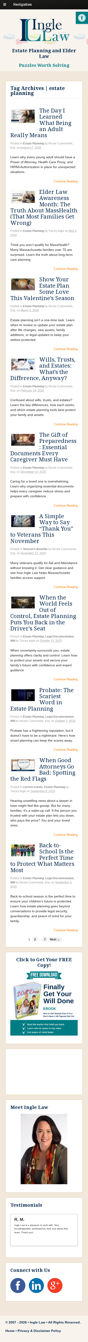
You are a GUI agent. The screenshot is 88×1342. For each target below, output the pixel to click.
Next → (55, 939)
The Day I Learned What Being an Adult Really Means (40, 123)
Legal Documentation (59, 636)
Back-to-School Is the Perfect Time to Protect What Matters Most (42, 858)
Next (72, 1240)
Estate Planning (33, 143)
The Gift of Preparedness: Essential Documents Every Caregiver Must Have (43, 447)
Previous (68, 1240)
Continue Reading (66, 181)
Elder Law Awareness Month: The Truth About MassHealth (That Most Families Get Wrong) (43, 207)
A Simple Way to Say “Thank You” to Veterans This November (41, 528)
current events (33, 787)
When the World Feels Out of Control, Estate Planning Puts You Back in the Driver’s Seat (43, 613)
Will (12, 640)
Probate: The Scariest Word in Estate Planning (42, 699)
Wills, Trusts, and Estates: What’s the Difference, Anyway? (42, 368)
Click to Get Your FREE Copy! (44, 962)
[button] (82, 18)
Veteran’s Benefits (35, 549)
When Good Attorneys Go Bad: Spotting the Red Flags (42, 769)
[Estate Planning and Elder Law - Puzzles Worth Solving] (44, 39)
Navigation (22, 4)
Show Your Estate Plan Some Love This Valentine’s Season (42, 288)
